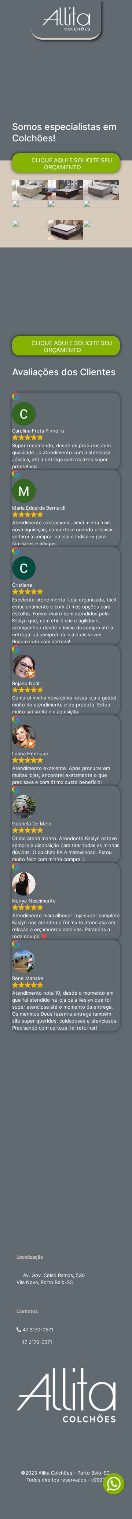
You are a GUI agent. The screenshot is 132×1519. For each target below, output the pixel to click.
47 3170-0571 (37, 1329)
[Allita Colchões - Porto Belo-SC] (66, 11)
